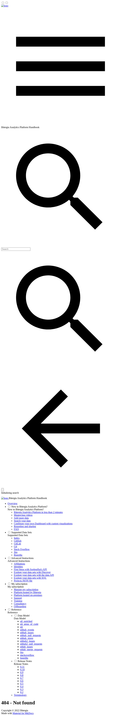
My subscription (16, 586)
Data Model (20, 618)
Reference (13, 612)
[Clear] (2, 489)
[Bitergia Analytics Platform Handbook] (4, 5)
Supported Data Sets (18, 535)
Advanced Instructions (19, 561)
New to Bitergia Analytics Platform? (26, 509)
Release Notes (21, 664)
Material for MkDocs (23, 713)
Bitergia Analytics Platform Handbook (28, 498)
